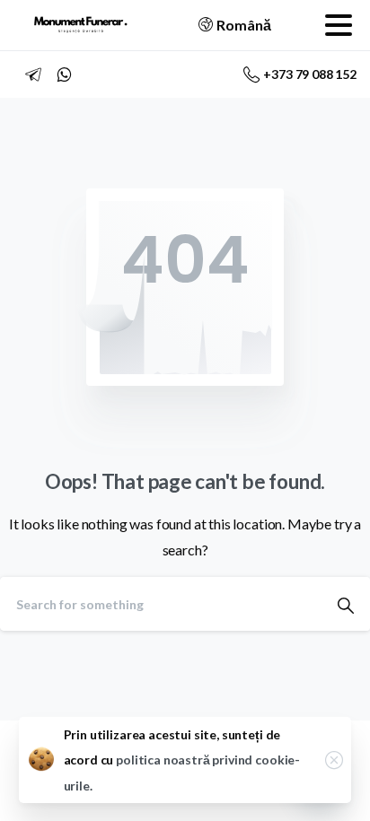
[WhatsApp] (63, 74)
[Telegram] (33, 74)
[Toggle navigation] (339, 25)
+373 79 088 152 (310, 74)
